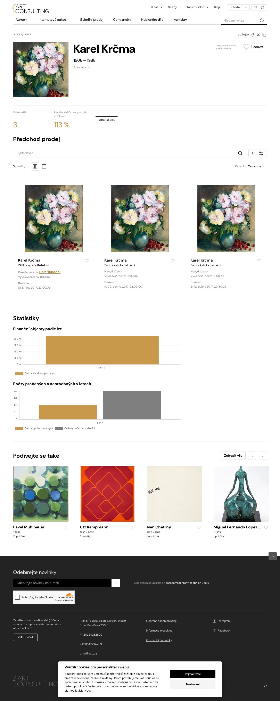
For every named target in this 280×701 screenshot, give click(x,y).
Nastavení (192, 684)
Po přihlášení (49, 272)
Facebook (224, 630)
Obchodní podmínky (159, 640)
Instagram (224, 621)
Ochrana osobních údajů (162, 621)
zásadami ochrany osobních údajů (187, 583)
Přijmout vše (193, 674)
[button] (273, 556)
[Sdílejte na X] (258, 34)
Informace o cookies (159, 630)
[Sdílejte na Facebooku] (252, 34)
